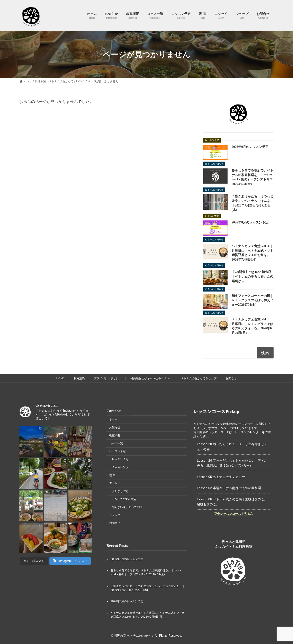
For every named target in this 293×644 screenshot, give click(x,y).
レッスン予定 (117, 451)
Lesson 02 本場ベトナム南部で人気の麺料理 (229, 488)
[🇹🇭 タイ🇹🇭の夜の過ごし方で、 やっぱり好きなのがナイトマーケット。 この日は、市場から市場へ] (31, 441)
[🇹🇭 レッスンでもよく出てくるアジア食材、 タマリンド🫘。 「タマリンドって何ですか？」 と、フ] (55, 505)
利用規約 (79, 378)
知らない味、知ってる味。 (128, 507)
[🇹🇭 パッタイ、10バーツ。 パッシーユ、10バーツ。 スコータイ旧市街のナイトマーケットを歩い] (55, 441)
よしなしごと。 (121, 491)
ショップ (114, 515)
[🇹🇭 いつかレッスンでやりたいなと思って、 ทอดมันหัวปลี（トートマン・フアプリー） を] (55, 538)
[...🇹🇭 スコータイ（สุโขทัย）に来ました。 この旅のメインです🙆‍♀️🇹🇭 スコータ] (80, 473)
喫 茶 (112, 475)
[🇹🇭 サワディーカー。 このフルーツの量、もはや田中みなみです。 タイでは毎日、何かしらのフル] (31, 538)
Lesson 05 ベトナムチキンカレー (221, 477)
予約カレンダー (121, 467)
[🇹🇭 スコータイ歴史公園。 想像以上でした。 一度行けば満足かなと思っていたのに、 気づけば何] (31, 473)
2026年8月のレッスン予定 (250, 222)
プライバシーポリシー (107, 378)
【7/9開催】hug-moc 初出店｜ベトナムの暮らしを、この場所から (252, 276)
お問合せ (231, 378)
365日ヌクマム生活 (124, 499)
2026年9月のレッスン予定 (250, 147)
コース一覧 (116, 443)
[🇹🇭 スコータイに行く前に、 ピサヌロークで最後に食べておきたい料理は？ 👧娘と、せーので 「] (31, 505)
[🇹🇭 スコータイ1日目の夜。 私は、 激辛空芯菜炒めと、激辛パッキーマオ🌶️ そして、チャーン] (55, 473)
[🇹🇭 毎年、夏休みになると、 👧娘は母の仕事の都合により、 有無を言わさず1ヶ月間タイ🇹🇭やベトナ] (80, 441)
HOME (60, 378)
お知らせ (114, 427)
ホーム (113, 419)
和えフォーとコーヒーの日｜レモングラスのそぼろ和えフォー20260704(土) (252, 300)
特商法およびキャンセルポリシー (151, 378)
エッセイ (114, 483)
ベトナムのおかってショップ (199, 378)
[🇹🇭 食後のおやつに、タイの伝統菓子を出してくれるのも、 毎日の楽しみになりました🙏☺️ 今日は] (80, 505)
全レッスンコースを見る (233, 513)
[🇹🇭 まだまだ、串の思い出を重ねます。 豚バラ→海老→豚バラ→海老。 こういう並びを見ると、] (80, 538)
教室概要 (114, 435)
